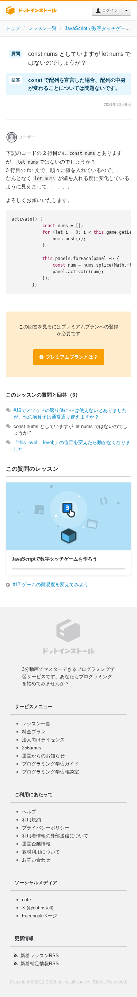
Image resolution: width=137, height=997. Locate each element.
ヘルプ (29, 811)
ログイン (109, 10)
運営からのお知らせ (43, 756)
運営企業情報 (36, 844)
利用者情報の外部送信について (55, 836)
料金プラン (34, 731)
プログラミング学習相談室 (50, 772)
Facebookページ (39, 915)
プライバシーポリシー (45, 827)
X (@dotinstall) (37, 907)
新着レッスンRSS (39, 955)
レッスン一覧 (42, 28)
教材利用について (41, 852)
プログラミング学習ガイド (50, 764)
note (26, 899)
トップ (13, 28)
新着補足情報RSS (39, 963)
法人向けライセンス (43, 739)
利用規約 (31, 819)
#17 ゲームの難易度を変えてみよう (50, 584)
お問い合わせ (36, 860)
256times (31, 747)
